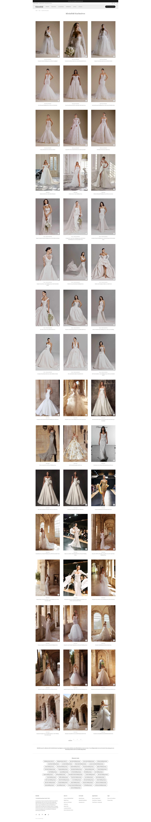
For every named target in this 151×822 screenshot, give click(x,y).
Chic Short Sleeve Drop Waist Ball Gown (47, 329)
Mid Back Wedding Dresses (102, 761)
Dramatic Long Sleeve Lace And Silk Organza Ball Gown (75, 733)
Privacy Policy (110, 800)
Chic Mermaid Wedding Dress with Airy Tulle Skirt (47, 105)
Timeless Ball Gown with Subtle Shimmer (48, 193)
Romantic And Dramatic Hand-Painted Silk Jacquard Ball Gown (103, 689)
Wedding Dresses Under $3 (62, 761)
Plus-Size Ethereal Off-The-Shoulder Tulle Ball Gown (75, 105)
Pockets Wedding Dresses (90, 774)
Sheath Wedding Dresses (101, 779)
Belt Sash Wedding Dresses (103, 774)
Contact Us (66, 804)
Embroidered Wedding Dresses (76, 769)
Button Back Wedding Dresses (88, 761)
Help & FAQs (66, 806)
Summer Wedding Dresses (75, 787)
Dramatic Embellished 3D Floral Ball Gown (103, 645)
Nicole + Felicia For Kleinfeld (48, 236)
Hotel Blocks (47, 3)
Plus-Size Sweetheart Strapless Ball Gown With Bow (48, 509)
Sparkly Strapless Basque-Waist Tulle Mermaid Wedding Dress (75, 689)
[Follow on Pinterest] (42, 814)
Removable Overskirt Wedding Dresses (75, 774)
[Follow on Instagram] (39, 814)
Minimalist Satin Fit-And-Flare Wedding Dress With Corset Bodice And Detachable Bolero (75, 600)
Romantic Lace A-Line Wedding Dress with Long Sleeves (75, 419)
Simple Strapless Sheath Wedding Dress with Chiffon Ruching (47, 238)
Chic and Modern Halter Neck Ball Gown (75, 373)
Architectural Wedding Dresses (100, 785)
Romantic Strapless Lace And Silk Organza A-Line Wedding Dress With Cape (48, 734)
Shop (39, 10)
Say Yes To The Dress (67, 802)
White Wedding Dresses (100, 777)
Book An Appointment (96, 798)
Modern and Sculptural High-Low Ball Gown (103, 283)
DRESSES (47, 6)
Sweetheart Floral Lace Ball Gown (103, 149)
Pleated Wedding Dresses (102, 769)
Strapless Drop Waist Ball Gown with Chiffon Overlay (48, 373)
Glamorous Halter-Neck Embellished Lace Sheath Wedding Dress (76, 554)
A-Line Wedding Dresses (76, 779)
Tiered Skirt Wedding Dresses (76, 777)
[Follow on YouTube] (45, 814)
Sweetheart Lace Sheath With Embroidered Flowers (103, 465)
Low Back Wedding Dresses (67, 763)
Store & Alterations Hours (68, 810)
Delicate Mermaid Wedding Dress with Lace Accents (103, 193)
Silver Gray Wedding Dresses (50, 779)
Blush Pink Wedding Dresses (64, 779)
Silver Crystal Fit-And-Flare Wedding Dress (47, 465)
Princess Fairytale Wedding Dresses (74, 785)
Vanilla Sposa (48, 192)
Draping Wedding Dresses (63, 769)
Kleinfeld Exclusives (45, 10)
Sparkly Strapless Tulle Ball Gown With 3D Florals (47, 689)
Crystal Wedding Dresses (51, 777)
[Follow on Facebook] (36, 814)
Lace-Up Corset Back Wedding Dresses (96, 763)
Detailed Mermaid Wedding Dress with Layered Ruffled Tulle (103, 105)
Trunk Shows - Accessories (97, 802)
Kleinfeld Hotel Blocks (83, 800)
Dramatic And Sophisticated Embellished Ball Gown (103, 733)
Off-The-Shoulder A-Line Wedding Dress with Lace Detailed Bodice (103, 374)
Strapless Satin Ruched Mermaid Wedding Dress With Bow (48, 419)
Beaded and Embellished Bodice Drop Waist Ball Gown (75, 329)
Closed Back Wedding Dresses (53, 763)
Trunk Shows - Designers (96, 800)
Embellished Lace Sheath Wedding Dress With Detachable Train (48, 553)
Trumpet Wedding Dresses (63, 782)
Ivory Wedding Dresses (89, 777)
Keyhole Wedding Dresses (75, 766)
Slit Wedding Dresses (88, 771)
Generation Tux (81, 802)
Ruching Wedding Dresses (60, 774)
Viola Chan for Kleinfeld (47, 59)
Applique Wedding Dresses (101, 766)
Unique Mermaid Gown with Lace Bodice (47, 149)
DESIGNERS (53, 6)
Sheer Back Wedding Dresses (62, 766)
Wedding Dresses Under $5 (49, 761)
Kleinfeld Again (41, 3)
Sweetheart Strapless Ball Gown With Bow (76, 509)
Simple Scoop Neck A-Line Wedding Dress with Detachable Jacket (48, 284)
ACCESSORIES (61, 6)
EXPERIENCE (68, 6)
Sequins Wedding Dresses (48, 774)
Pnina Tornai (48, 463)
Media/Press (66, 800)
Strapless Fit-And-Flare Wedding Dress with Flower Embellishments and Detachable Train (75, 239)
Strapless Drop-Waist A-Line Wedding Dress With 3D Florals (103, 599)
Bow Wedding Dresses (99, 771)
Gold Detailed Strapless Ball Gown (75, 465)
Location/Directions (67, 808)
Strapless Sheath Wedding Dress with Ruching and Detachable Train (103, 239)
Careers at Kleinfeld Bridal (68, 798)
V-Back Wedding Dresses (49, 766)
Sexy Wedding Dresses (61, 785)
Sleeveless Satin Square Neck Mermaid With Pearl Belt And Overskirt (103, 420)
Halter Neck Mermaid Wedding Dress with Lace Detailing (103, 329)
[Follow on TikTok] (48, 814)
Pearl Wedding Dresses (52, 771)
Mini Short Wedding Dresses (50, 782)
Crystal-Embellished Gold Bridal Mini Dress (103, 509)
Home (36, 10)
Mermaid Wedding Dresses (89, 779)
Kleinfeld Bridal (35, 3)
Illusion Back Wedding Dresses (80, 763)
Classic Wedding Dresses (75, 782)
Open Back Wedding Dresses (75, 761)
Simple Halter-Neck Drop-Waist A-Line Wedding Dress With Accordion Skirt (48, 600)
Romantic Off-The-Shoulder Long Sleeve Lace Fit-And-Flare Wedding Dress (103, 554)
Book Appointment (110, 6)
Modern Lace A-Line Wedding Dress (75, 193)
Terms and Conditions (111, 798)
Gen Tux (50, 3)
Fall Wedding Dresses (88, 785)
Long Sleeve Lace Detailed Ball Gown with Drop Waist (75, 149)
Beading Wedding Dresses (89, 769)
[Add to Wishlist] (58, 56)
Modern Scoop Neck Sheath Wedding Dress (75, 283)
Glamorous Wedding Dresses (101, 782)
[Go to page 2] (81, 739)
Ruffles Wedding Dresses (63, 777)
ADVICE (74, 6)
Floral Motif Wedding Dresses (50, 769)
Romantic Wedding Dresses (88, 782)
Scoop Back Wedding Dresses (88, 766)
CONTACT (80, 6)
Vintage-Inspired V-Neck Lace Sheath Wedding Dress (48, 645)
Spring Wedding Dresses (49, 785)
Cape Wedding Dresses (64, 771)
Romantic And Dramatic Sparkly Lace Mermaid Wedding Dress (75, 645)
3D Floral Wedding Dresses (76, 771)
